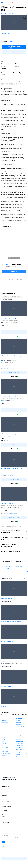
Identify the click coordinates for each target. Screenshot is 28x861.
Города (19, 714)
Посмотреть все (4, 768)
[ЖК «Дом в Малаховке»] (14, 634)
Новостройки (4, 789)
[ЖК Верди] (14, 698)
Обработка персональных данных (7, 813)
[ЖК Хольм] (14, 656)
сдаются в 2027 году (7, 566)
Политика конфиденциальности (6, 806)
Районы (6, 714)
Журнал (15, 2)
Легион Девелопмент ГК (12, 513)
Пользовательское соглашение (6, 810)
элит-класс (18, 568)
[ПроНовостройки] (2, 2)
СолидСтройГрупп (11, 328)
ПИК (8, 440)
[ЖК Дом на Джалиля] (14, 679)
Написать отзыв (14, 271)
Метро (2, 714)
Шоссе (10, 714)
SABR (16, 837)
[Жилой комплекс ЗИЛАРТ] (14, 592)
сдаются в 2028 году (7, 568)
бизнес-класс (19, 566)
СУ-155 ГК (10, 41)
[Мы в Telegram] (3, 846)
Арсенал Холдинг (11, 368)
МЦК (13, 714)
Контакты (4, 816)
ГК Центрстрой (10, 475)
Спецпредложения (7, 2)
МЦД (16, 714)
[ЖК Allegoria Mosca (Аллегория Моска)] (14, 614)
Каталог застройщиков (6, 801)
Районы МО (24, 714)
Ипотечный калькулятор (7, 799)
